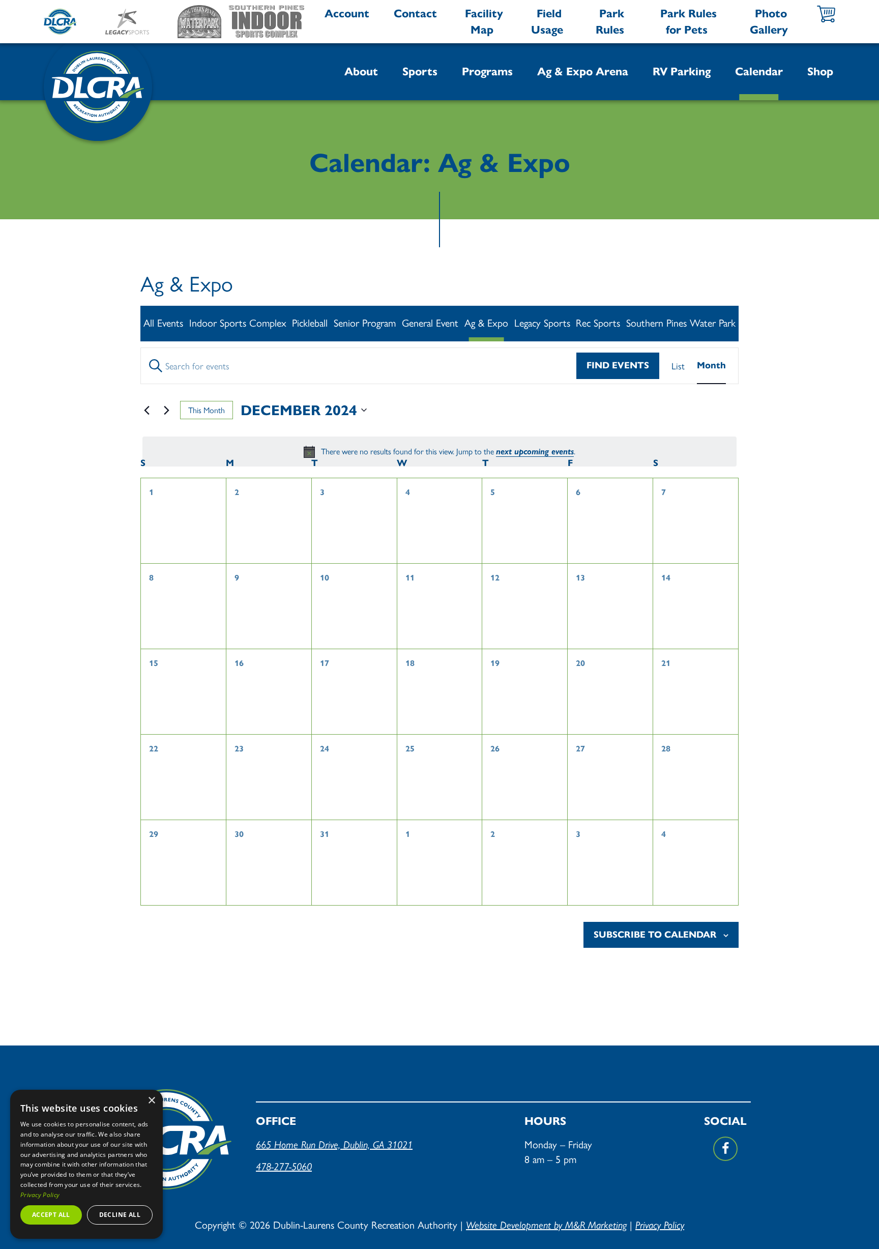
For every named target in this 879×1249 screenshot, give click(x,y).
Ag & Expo (486, 322)
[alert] (439, 452)
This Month (206, 410)
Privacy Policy (659, 1225)
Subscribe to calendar (655, 934)
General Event (430, 322)
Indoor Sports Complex (237, 322)
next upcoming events (535, 451)
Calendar (759, 71)
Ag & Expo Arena (582, 71)
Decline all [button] (119, 1214)
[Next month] (166, 410)
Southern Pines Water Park (681, 322)
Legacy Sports (542, 322)
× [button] (151, 1101)
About (361, 71)
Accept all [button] (51, 1214)
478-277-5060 (284, 1166)
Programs (487, 71)
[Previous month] (146, 410)
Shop (820, 71)
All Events (163, 322)
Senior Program (365, 322)
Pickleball (310, 322)
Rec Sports (598, 322)
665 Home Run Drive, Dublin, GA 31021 (334, 1145)
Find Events (618, 365)
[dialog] (86, 1164)
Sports (419, 71)
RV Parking (682, 71)
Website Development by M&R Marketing (546, 1225)
